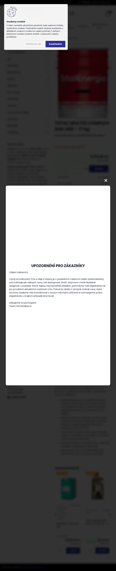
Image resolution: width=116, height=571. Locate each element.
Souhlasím (55, 44)
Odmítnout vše (33, 44)
